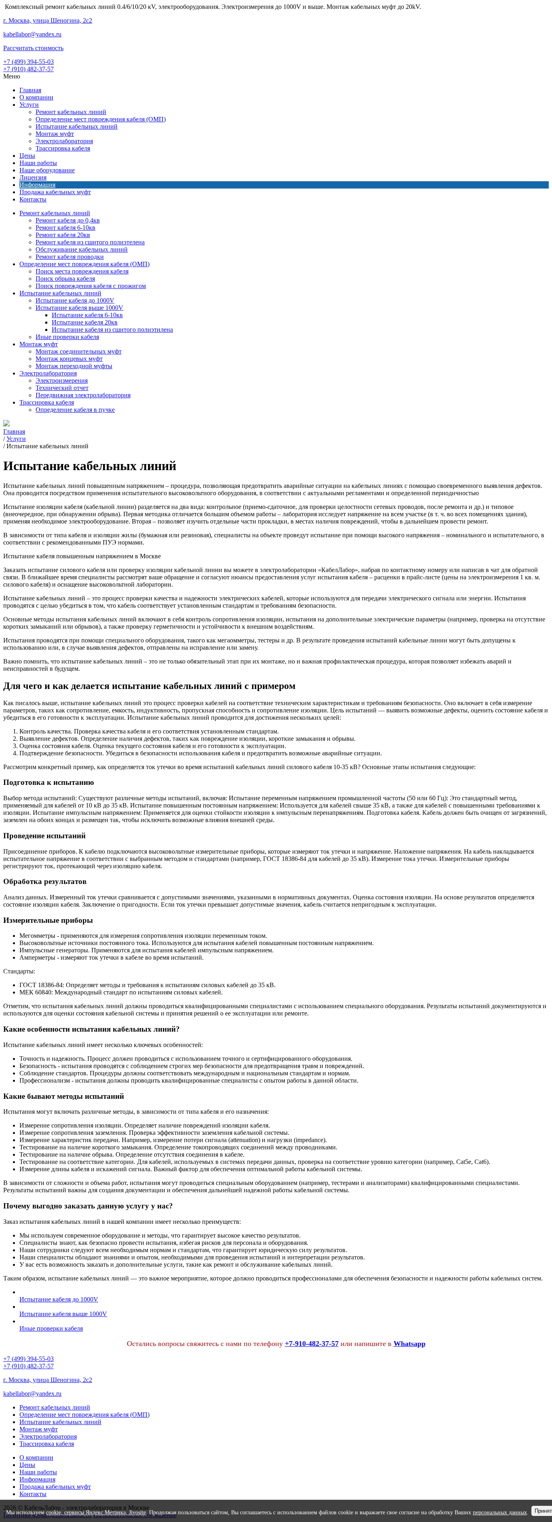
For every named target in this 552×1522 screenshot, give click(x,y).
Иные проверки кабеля (67, 336)
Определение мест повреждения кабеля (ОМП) (101, 119)
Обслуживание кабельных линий (82, 249)
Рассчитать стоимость (33, 48)
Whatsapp (410, 1344)
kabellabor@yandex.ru (32, 34)
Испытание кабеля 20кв (85, 322)
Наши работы (38, 162)
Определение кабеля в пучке (75, 409)
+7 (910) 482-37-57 (28, 69)
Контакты (32, 199)
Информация (37, 184)
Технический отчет (62, 387)
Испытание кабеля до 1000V (75, 300)
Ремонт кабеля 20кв (63, 234)
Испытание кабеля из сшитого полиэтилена (112, 329)
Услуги (29, 104)
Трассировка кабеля (63, 148)
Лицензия (32, 177)
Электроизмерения (62, 380)
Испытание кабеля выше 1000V (79, 307)
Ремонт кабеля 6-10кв (65, 227)
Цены (27, 155)
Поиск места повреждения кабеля (82, 271)
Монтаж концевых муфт (69, 358)
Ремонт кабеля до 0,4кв (68, 220)
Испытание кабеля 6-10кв (87, 315)
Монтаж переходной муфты (74, 365)
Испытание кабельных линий (77, 126)
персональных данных (500, 1512)
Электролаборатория (64, 141)
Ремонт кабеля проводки (70, 256)
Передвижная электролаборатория (83, 395)
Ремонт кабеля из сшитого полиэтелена (90, 242)
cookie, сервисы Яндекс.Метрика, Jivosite (96, 1512)
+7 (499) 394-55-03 (28, 61)
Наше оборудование (47, 170)
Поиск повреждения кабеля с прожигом (91, 285)
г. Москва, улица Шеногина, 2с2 (47, 20)
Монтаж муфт (55, 133)
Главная (30, 90)
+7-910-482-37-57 (312, 1344)
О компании (36, 97)
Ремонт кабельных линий (71, 111)
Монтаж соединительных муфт (79, 351)
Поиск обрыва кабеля (65, 278)
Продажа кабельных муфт (55, 192)
